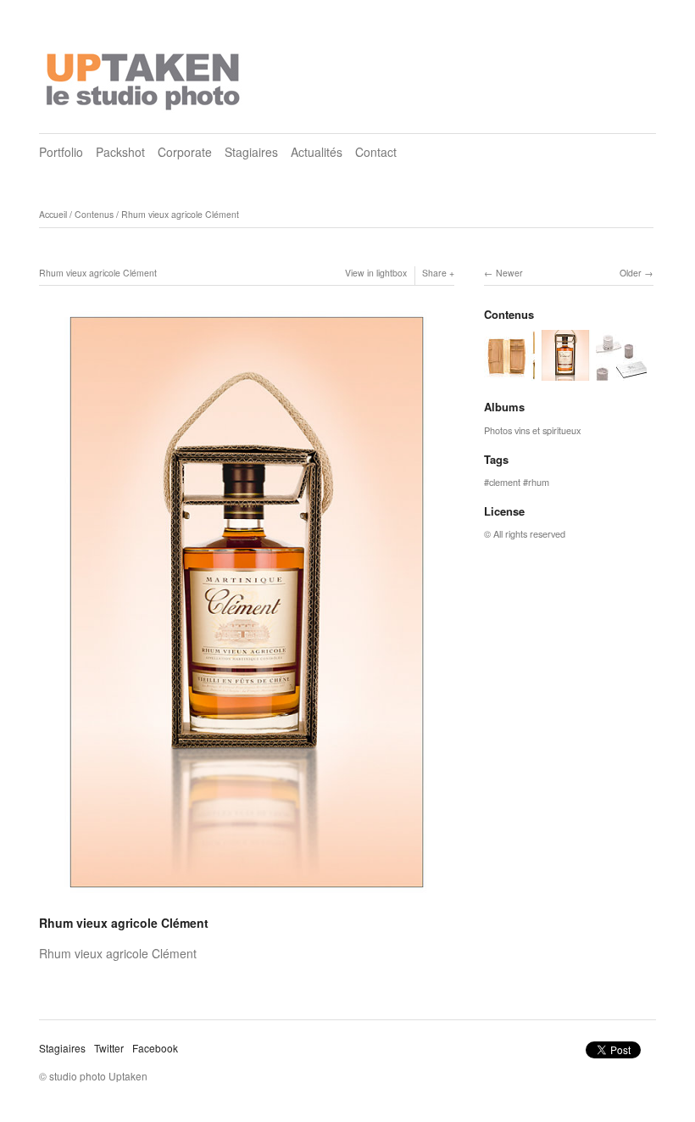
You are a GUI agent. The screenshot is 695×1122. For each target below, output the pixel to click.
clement (504, 481)
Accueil (53, 214)
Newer (509, 272)
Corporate (185, 151)
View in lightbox (376, 272)
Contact (376, 151)
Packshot (120, 151)
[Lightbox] (246, 900)
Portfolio (61, 151)
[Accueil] (145, 76)
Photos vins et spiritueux (532, 430)
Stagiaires (251, 151)
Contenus (94, 214)
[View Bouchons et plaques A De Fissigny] (621, 373)
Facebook (155, 1048)
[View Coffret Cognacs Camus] (509, 373)
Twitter (109, 1048)
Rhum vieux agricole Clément (180, 214)
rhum (538, 481)
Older (631, 272)
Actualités (316, 151)
